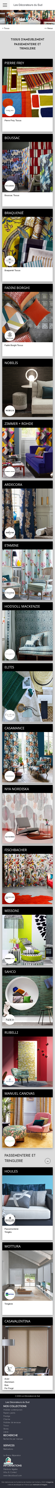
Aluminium (9, 1382)
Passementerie (11, 1229)
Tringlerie (9, 1304)
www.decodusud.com (12, 1475)
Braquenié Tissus (12, 270)
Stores (6, 1428)
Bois (7, 1385)
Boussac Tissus (12, 195)
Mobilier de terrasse (12, 1422)
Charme (6, 1419)
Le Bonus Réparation (12, 1455)
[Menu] (5, 5)
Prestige (6, 1416)
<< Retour (49, 28)
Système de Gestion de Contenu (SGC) (34, 1482)
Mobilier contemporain (12, 1409)
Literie (5, 1431)
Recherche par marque (13, 1438)
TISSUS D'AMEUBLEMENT (27, 39)
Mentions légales (10, 1469)
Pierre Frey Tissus (13, 120)
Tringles (8, 1232)
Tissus (6, 28)
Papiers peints (9, 1412)
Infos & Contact (10, 1472)
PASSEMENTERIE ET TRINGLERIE (27, 46)
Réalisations (8, 1449)
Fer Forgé (9, 1388)
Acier (7, 1379)
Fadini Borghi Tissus (14, 345)
